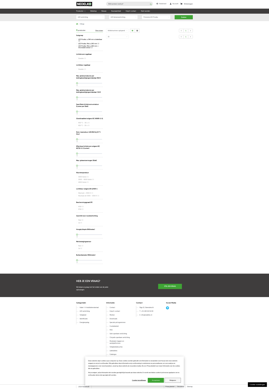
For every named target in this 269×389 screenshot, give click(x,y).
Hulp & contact (131, 11)
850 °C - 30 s (84, 123)
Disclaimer (180, 386)
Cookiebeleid (114, 326)
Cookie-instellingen (139, 380)
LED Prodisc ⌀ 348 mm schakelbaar (90, 40)
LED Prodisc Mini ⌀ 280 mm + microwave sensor (88, 46)
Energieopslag (84, 322)
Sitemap (190, 386)
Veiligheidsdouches (116, 347)
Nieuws (103, 11)
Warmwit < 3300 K (85, 193)
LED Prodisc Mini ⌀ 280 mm (88, 43)
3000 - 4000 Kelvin (86, 179)
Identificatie (84, 319)
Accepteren (156, 380)
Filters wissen (99, 30)
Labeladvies (113, 350)
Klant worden (145, 11)
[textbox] (129, 4)
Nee (80, 220)
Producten (79, 11)
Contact (112, 307)
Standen (82, 58)
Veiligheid (83, 315)
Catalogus (113, 354)
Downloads (113, 319)
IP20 (81, 206)
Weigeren (172, 380)
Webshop (93, 11)
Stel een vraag (170, 286)
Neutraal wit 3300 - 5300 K (88, 196)
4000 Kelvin (83, 182)
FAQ (111, 330)
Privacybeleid (169, 386)
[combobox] (129, 4)
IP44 (81, 209)
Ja (80, 223)
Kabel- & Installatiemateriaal (89, 307)
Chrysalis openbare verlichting (120, 337)
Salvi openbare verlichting (118, 333)
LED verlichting (85, 311)
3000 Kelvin (83, 177)
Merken (112, 315)
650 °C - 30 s (84, 125)
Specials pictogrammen (117, 322)
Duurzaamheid (116, 11)
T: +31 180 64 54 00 (146, 311)
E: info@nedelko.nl (146, 315)
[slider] (89, 83)
